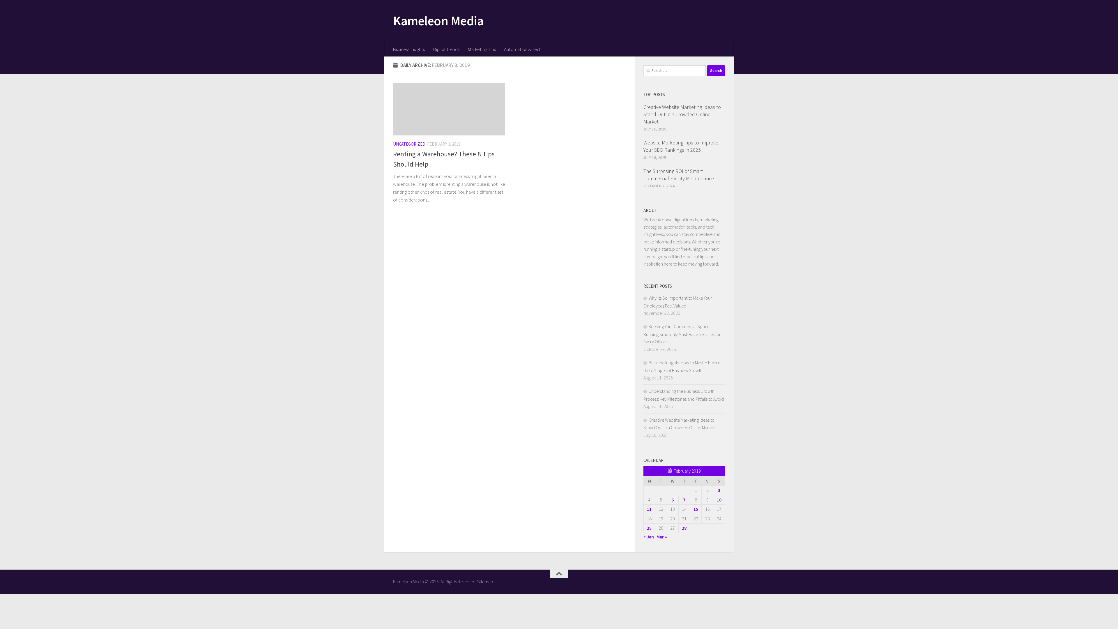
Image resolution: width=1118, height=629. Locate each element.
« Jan (648, 537)
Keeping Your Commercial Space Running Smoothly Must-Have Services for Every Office (682, 334)
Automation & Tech (523, 49)
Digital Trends (446, 49)
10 (719, 500)
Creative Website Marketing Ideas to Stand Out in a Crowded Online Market (682, 114)
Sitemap (485, 581)
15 (696, 509)
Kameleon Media (438, 21)
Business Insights (409, 49)
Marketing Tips (482, 49)
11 (649, 509)
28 (684, 528)
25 (649, 528)
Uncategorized (409, 144)
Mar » (662, 537)
